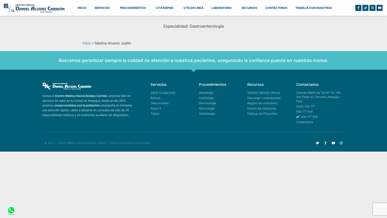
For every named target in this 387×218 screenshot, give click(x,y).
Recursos (249, 7)
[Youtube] (380, 8)
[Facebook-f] (358, 8)
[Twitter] (317, 143)
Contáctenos (276, 7)
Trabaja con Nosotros (313, 7)
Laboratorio (221, 7)
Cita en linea (193, 7)
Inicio (82, 7)
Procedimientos (133, 7)
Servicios (102, 7)
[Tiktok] (365, 8)
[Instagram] (372, 8)
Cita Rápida (164, 7)
